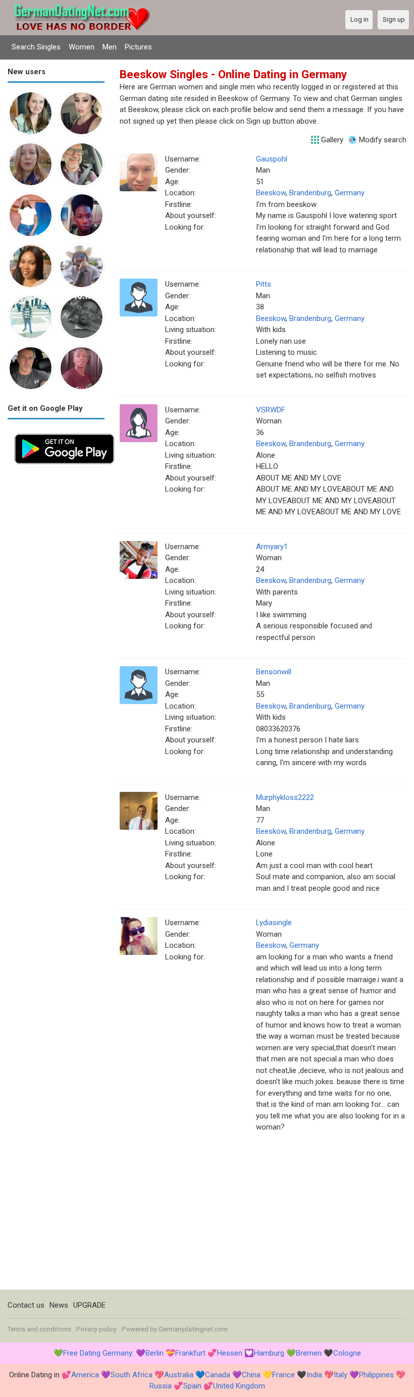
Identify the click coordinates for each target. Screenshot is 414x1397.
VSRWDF (270, 409)
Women (81, 46)
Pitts (263, 284)
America (85, 1374)
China (251, 1374)
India (314, 1374)
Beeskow (271, 192)
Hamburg (269, 1353)
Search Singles (36, 46)
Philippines (376, 1374)
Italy (340, 1374)
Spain (192, 1385)
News (58, 1305)
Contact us (26, 1305)
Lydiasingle (274, 922)
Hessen (229, 1353)
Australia (178, 1374)
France (283, 1374)
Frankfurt (190, 1353)
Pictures (138, 46)
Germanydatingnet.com (193, 1329)
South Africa (131, 1374)
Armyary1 (272, 546)
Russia (160, 1385)
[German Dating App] (64, 432)
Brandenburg (310, 192)
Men (109, 46)
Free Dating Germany (97, 1353)
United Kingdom (239, 1385)
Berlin (154, 1353)
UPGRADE (89, 1305)
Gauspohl (271, 159)
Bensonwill (273, 671)
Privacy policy (96, 1329)
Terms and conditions (39, 1329)
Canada (217, 1374)
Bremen (309, 1353)
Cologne (347, 1353)
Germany (350, 192)
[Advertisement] (56, 622)
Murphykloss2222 (285, 797)
